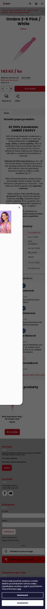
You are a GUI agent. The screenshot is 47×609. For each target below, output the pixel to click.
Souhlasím (22, 603)
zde (19, 589)
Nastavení (22, 595)
